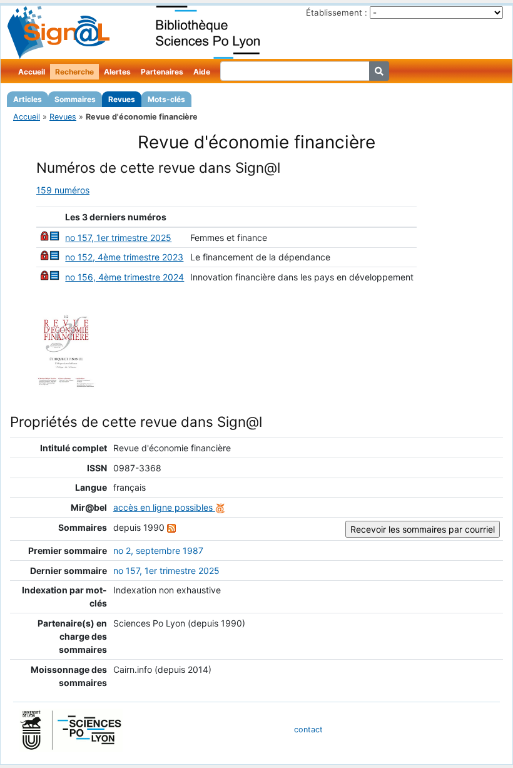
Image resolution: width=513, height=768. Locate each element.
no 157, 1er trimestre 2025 (118, 237)
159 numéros (62, 190)
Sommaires (75, 99)
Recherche (74, 71)
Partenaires (162, 71)
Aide (201, 71)
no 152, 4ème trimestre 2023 (124, 257)
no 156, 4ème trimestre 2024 (124, 277)
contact (308, 729)
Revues (121, 99)
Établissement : (336, 13)
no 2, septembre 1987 (158, 550)
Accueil (31, 71)
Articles (27, 99)
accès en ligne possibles (164, 507)
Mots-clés (166, 99)
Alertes (117, 71)
